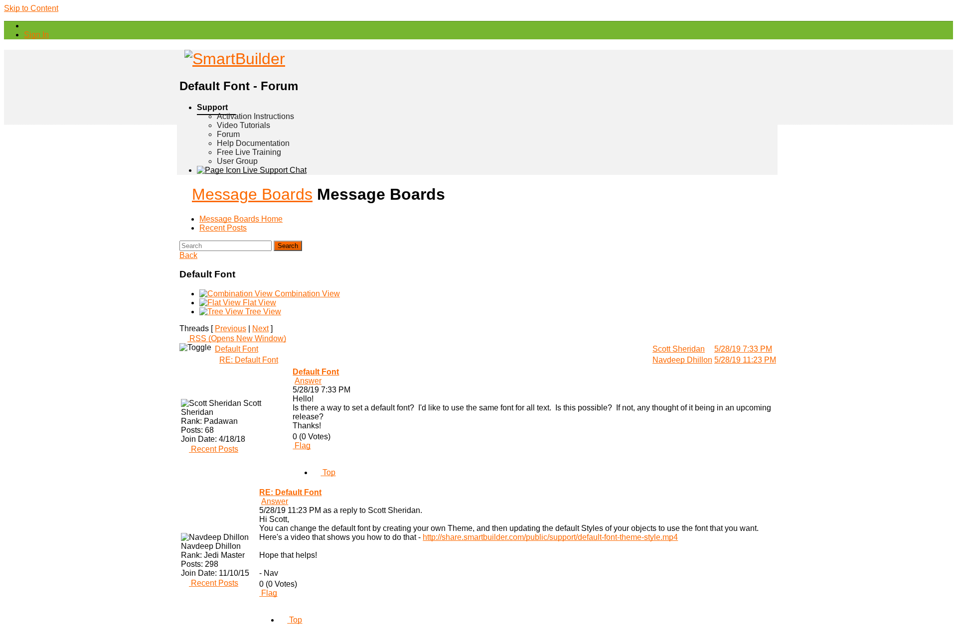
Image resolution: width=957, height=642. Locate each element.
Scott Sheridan (678, 349)
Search (288, 246)
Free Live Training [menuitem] (249, 152)
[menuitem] (36, 34)
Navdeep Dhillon (682, 360)
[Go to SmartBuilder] (232, 59)
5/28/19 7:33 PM (743, 349)
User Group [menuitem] (237, 161)
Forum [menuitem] (228, 134)
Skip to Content (31, 8)
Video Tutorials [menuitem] (243, 125)
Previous (230, 328)
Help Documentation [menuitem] (253, 143)
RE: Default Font (248, 360)
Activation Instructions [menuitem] (255, 116)
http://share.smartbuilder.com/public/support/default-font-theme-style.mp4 (550, 537)
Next (260, 328)
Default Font (236, 349)
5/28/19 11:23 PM (745, 360)
